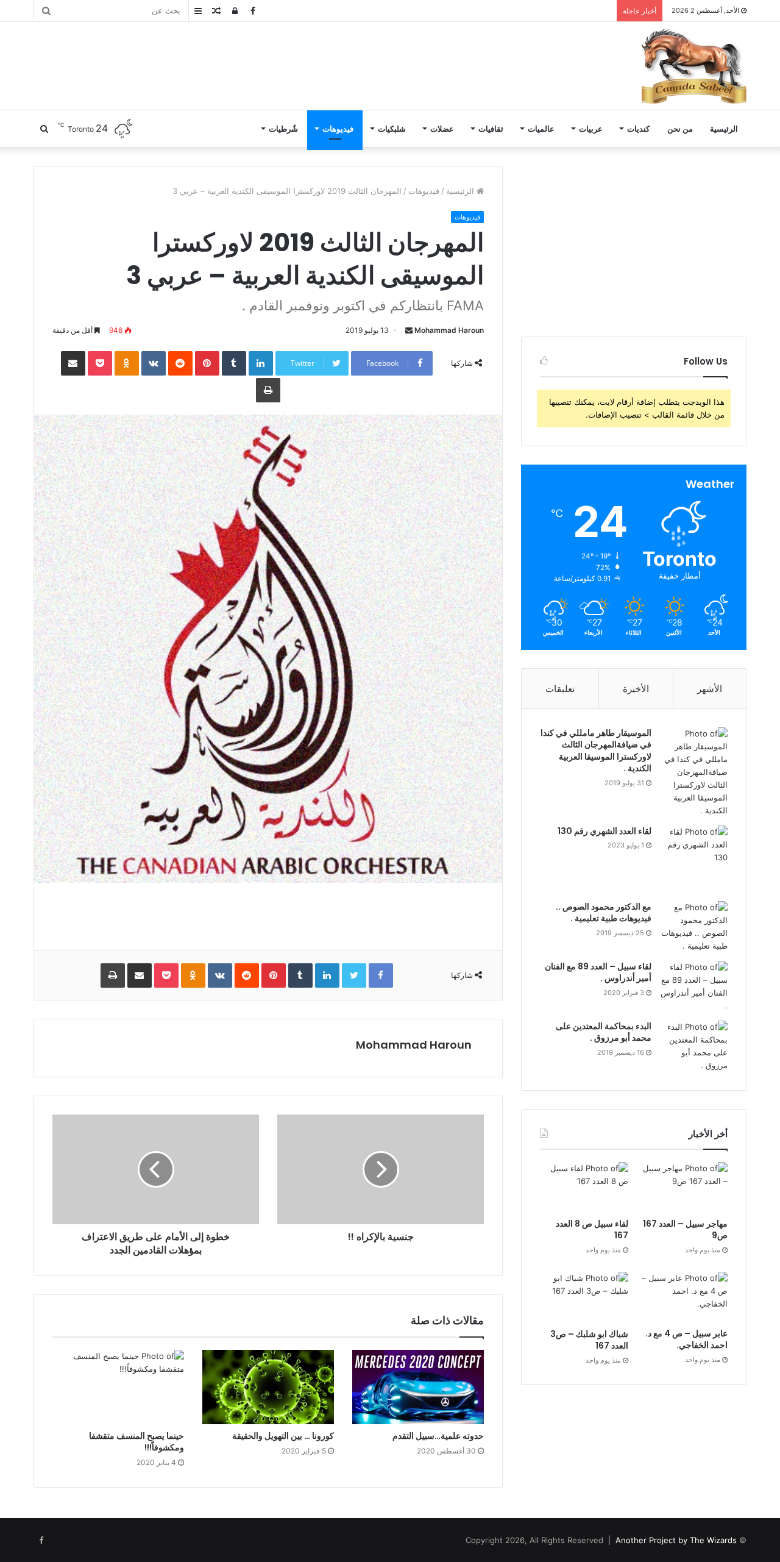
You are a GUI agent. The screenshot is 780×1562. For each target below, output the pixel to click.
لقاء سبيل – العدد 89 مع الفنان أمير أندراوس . (598, 972)
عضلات (442, 129)
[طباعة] (268, 390)
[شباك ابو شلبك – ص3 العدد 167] (584, 1297)
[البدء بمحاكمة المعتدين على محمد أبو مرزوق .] (694, 1046)
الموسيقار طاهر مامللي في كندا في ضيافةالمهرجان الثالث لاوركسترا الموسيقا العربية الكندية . (596, 751)
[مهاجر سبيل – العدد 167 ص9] (683, 1187)
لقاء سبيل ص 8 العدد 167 (592, 1230)
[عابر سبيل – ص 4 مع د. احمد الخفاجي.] (683, 1297)
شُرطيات (283, 129)
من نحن (680, 129)
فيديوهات (337, 129)
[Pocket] (100, 363)
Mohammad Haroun (449, 330)
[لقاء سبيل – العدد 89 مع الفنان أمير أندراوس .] (694, 986)
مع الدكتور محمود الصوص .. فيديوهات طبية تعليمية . (603, 912)
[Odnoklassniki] (127, 363)
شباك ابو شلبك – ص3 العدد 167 (589, 1340)
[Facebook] (381, 975)
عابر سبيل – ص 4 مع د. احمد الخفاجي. (686, 1339)
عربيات (591, 129)
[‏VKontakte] (153, 363)
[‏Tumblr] (234, 363)
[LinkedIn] (261, 363)
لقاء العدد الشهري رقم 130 (604, 831)
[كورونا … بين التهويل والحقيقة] (268, 1387)
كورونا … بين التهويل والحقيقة (283, 1436)
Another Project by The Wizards (676, 1540)
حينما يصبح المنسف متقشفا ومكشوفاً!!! (136, 1441)
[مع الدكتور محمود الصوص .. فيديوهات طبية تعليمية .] (694, 926)
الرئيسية (724, 129)
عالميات (541, 129)
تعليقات (560, 688)
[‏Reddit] (180, 363)
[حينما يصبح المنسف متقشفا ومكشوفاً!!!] (118, 1387)
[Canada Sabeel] (693, 66)
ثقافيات (490, 129)
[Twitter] (354, 975)
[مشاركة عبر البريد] (73, 363)
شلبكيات (392, 129)
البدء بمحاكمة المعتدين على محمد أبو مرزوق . (603, 1032)
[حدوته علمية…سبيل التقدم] (418, 1387)
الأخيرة (636, 688)
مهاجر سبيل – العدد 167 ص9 (685, 1230)
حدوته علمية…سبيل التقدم (438, 1436)
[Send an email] (409, 330)
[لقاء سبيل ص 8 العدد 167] (584, 1187)
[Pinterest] (207, 363)
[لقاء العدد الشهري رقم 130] (694, 859)
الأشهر (709, 688)
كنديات (638, 129)
